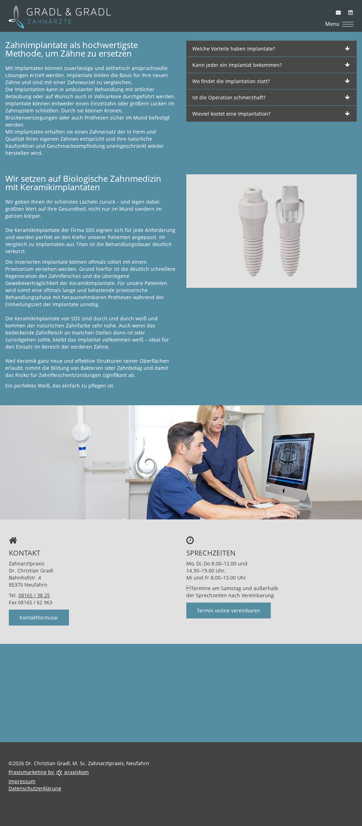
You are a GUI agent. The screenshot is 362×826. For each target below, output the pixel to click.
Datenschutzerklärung (34, 788)
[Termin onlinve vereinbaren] (348, 9)
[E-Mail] (336, 9)
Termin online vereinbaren (228, 610)
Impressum (21, 781)
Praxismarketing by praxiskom (48, 772)
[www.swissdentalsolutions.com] (271, 230)
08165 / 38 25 (34, 595)
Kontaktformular (38, 617)
